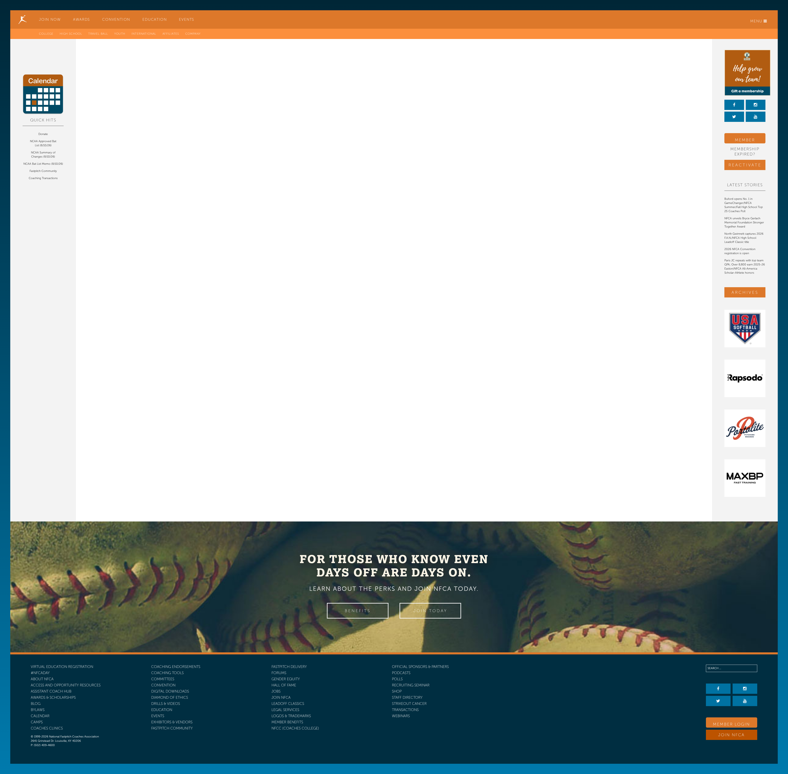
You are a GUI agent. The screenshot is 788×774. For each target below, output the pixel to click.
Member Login (745, 140)
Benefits (358, 610)
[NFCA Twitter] (734, 117)
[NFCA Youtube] (755, 117)
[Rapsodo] (744, 378)
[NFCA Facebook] (734, 105)
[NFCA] (22, 19)
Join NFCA (731, 734)
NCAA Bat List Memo (37, 164)
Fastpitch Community (43, 171)
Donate (43, 134)
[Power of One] (744, 73)
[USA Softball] (744, 328)
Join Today (430, 610)
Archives (745, 292)
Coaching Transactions (43, 178)
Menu (757, 21)
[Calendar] (43, 94)
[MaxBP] (744, 478)
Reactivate (745, 164)
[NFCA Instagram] (755, 105)
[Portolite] (744, 428)
